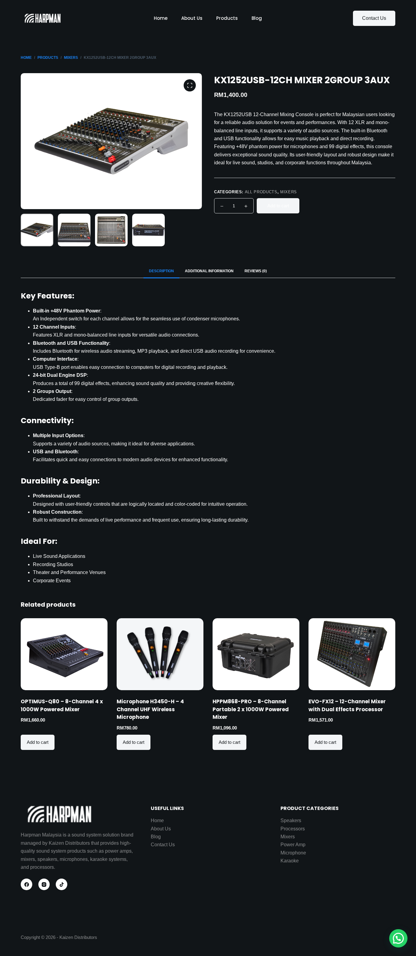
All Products (261, 192)
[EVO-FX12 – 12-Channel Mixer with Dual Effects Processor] (351, 654)
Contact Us (374, 18)
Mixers (288, 192)
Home (160, 18)
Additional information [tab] (209, 271)
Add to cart (278, 205)
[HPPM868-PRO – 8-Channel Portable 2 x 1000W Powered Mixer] (256, 654)
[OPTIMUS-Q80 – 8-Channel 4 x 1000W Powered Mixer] (64, 654)
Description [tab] (161, 271)
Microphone (293, 852)
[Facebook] (26, 884)
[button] (398, 938)
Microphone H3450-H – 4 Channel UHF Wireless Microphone (150, 709)
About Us (192, 18)
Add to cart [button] (37, 742)
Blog (257, 18)
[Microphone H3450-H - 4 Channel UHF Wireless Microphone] (160, 654)
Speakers (290, 820)
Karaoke (289, 860)
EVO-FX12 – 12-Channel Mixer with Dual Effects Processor (347, 705)
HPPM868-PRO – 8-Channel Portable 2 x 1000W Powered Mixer (251, 709)
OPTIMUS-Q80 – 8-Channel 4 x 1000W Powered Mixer (62, 705)
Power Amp (292, 844)
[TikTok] (61, 884)
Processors (292, 828)
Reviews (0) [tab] (256, 271)
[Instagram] (44, 884)
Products (227, 18)
